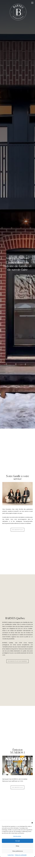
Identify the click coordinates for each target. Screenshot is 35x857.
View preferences (17, 851)
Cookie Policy (11, 855)
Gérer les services (17, 836)
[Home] (18, 13)
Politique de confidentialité (21, 855)
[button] (32, 823)
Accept (17, 841)
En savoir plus (17, 529)
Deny (17, 846)
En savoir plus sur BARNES (17, 661)
